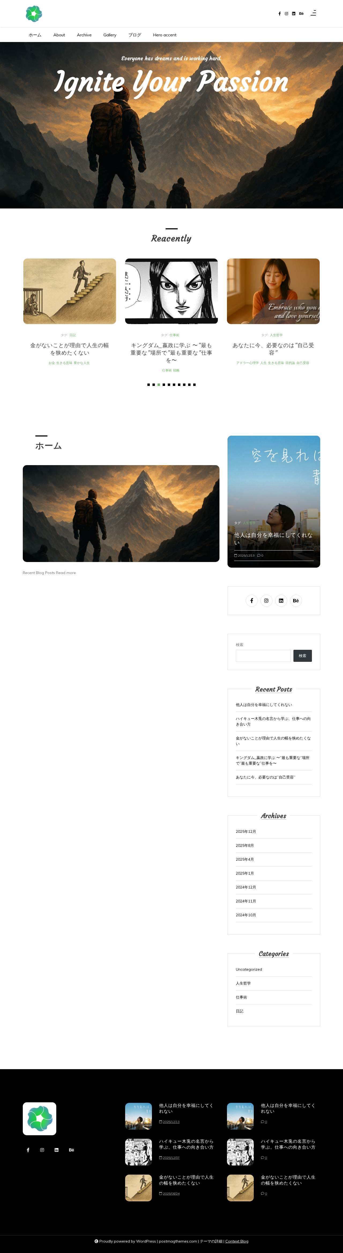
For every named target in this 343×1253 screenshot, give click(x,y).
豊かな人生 (82, 363)
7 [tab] (179, 385)
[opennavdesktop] (313, 14)
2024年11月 (246, 901)
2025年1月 (245, 873)
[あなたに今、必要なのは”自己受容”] (273, 291)
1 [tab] (148, 385)
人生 (263, 363)
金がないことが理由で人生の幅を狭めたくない (69, 349)
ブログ (134, 34)
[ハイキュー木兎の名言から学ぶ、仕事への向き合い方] (138, 1152)
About (59, 34)
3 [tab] (159, 385)
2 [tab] (153, 385)
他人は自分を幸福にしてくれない (273, 538)
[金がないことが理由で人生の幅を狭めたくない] (69, 291)
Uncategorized (249, 969)
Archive (84, 34)
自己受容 (302, 363)
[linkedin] (293, 14)
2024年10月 (246, 915)
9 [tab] (189, 385)
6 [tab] (174, 385)
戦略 (176, 370)
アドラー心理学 (247, 363)
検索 (239, 644)
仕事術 (174, 335)
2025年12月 (246, 831)
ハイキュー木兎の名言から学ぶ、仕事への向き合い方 (273, 721)
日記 (72, 335)
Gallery (110, 34)
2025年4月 (245, 859)
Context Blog (236, 1241)
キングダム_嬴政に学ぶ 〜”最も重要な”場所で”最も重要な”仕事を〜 (171, 352)
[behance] (301, 14)
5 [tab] (169, 385)
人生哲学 (276, 335)
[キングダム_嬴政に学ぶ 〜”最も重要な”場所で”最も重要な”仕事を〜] (171, 291)
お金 (52, 363)
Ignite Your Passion (172, 81)
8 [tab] (184, 385)
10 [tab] (194, 385)
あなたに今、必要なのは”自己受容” (273, 349)
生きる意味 (64, 363)
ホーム (35, 34)
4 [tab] (164, 385)
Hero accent (165, 34)
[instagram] (286, 14)
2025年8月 (245, 845)
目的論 (290, 363)
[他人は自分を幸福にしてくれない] (138, 1116)
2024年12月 (246, 887)
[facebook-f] (279, 14)
